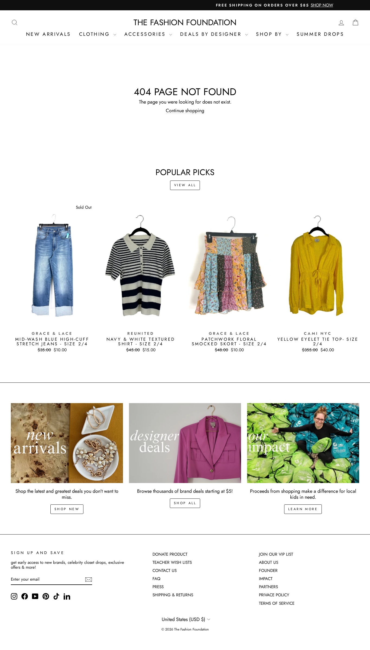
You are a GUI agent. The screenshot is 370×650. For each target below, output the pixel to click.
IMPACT (265, 579)
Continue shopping (185, 111)
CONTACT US (164, 571)
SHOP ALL (185, 503)
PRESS (158, 587)
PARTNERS (268, 587)
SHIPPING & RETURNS (172, 595)
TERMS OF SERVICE (276, 603)
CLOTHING (95, 34)
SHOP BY (270, 34)
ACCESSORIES (146, 34)
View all (185, 185)
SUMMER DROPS (320, 34)
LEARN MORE (303, 509)
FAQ (156, 579)
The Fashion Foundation (185, 22)
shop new (67, 509)
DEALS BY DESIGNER (212, 34)
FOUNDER (268, 571)
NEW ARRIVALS (48, 34)
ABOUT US (268, 562)
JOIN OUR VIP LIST (276, 554)
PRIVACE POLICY (274, 595)
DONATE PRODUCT (169, 554)
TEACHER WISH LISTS (172, 562)
